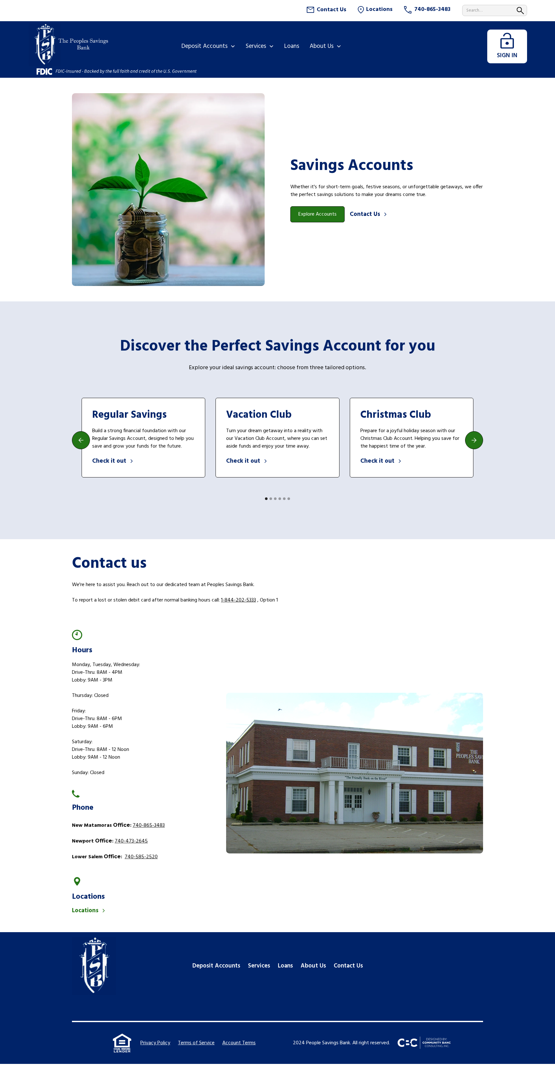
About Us (313, 965)
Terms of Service (196, 1043)
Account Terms (239, 1043)
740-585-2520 (141, 857)
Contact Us (348, 965)
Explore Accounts (317, 214)
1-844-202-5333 (238, 600)
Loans (285, 965)
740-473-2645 (131, 841)
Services (259, 965)
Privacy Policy (155, 1043)
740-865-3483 (149, 825)
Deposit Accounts (216, 965)
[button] (208, 46)
